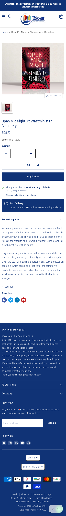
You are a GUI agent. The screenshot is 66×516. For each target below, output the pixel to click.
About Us (25, 494)
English (31, 457)
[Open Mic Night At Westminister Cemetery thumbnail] (7, 107)
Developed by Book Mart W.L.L (33, 509)
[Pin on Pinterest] (23, 300)
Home (5, 32)
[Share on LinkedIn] (17, 300)
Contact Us (38, 494)
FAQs (49, 494)
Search (14, 494)
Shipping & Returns (42, 501)
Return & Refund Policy (20, 498)
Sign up (52, 423)
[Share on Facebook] (4, 300)
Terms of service (22, 501)
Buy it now (33, 176)
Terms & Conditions (43, 498)
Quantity (6, 146)
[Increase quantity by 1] (31, 153)
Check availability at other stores (21, 195)
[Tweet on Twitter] (10, 300)
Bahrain (31, 466)
